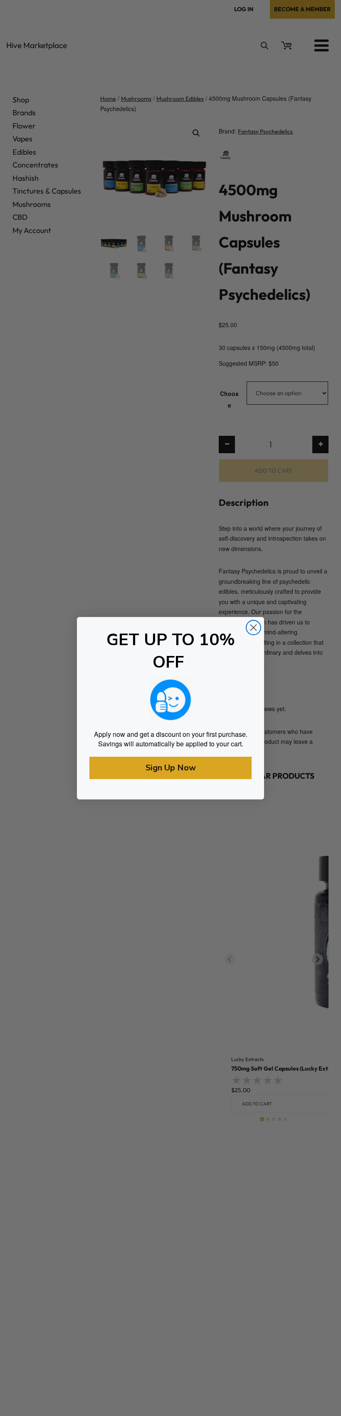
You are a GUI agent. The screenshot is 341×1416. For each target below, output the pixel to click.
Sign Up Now (171, 767)
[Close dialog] (253, 627)
